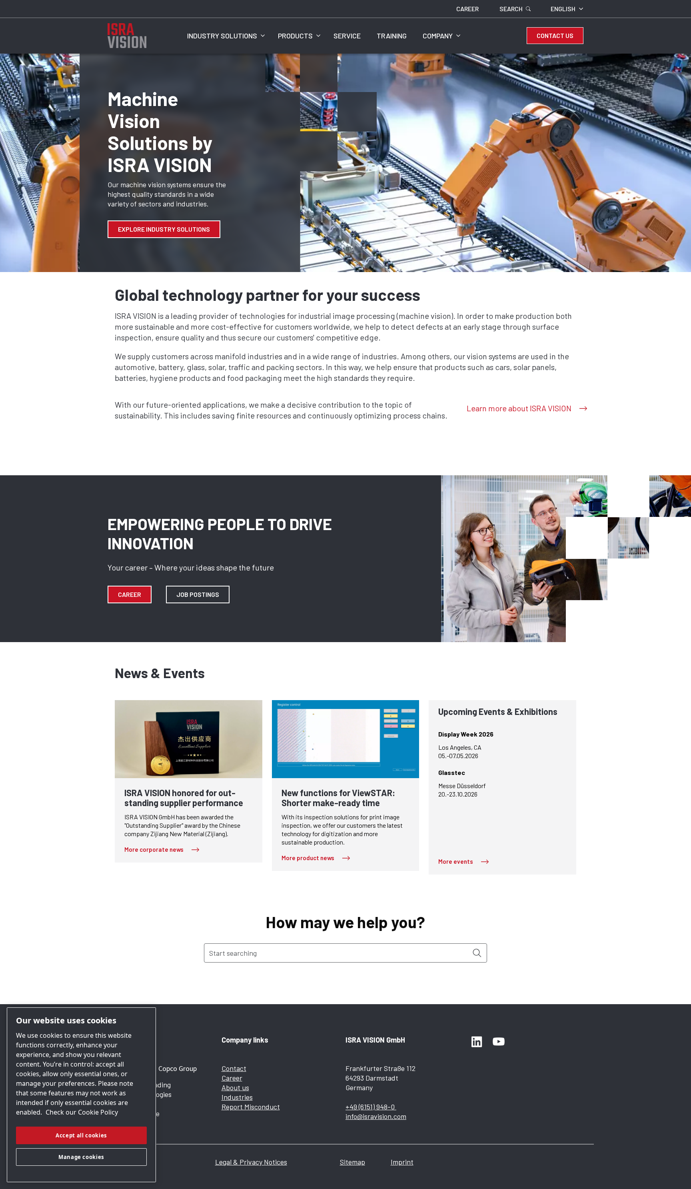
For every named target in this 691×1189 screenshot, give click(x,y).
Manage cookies (81, 1157)
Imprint (402, 1161)
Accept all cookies (81, 1135)
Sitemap (352, 1161)
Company (438, 35)
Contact (234, 1068)
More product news (308, 857)
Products (295, 35)
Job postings (197, 594)
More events (455, 861)
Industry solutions (222, 35)
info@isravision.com (376, 1116)
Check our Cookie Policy (82, 1112)
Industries (237, 1097)
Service (347, 35)
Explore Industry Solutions (164, 229)
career (129, 594)
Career (232, 1077)
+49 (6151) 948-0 (371, 1106)
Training (392, 35)
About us (235, 1087)
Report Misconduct (251, 1106)
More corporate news (154, 849)
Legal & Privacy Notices (251, 1161)
